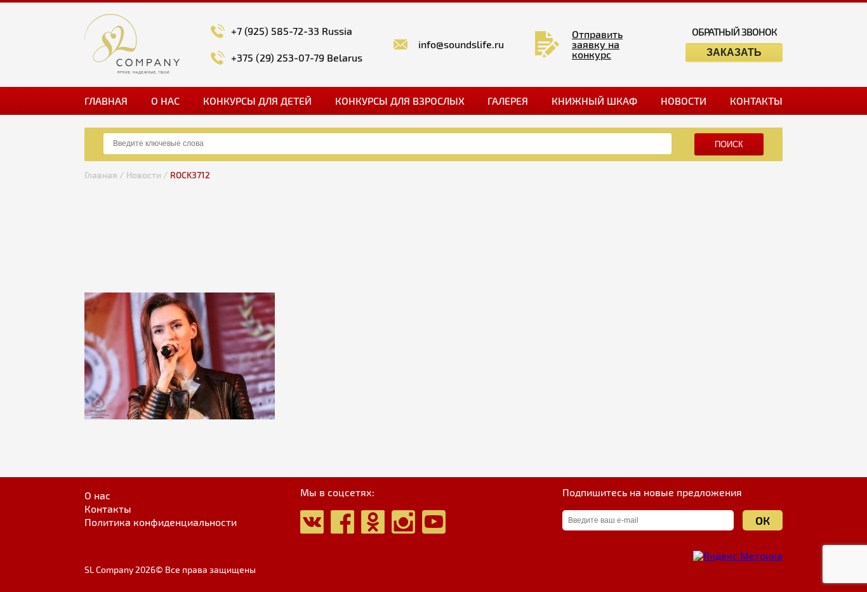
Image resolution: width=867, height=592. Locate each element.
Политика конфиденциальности (160, 522)
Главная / (104, 174)
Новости (683, 101)
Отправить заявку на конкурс (597, 44)
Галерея (507, 101)
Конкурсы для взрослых (400, 101)
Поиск (729, 144)
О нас (165, 101)
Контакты (756, 101)
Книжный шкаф (594, 101)
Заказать (734, 52)
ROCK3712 (190, 174)
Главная (106, 101)
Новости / (147, 174)
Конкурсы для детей (257, 101)
